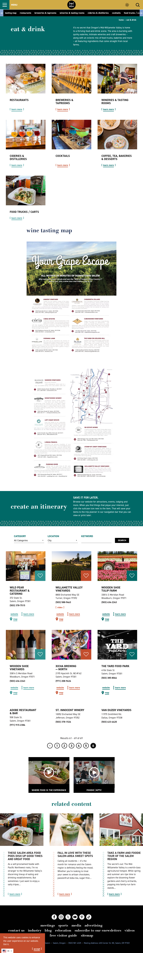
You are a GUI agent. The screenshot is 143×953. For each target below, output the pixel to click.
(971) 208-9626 (63, 681)
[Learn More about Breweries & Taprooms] (71, 78)
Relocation (63, 930)
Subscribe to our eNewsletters (98, 930)
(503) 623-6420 (109, 721)
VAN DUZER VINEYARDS (116, 710)
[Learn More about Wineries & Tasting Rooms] (117, 78)
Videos (130, 930)
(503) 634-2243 (109, 602)
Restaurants (19, 100)
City (50, 540)
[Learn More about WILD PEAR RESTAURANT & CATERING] (25, 566)
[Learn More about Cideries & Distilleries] (25, 134)
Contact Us (16, 930)
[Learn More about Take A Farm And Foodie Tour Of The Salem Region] (121, 829)
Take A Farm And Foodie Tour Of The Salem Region (124, 856)
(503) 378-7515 (17, 605)
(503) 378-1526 (63, 721)
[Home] (71, 5)
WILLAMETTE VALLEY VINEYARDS (69, 589)
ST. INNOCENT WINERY (70, 710)
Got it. (6, 944)
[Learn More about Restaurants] (25, 78)
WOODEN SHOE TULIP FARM (110, 589)
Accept (37, 949)
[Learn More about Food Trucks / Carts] (25, 190)
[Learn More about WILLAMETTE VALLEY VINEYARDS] (71, 566)
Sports (63, 925)
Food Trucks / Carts (24, 212)
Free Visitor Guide (63, 935)
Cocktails (63, 156)
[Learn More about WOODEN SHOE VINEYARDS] (25, 645)
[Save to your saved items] (40, 575)
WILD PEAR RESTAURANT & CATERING (20, 591)
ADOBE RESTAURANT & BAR (23, 711)
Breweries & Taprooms (64, 101)
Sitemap (87, 935)
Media (76, 925)
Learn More (16, 109)
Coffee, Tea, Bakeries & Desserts (116, 157)
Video (59, 607)
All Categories (21, 540)
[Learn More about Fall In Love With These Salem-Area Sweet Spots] (71, 829)
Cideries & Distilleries (18, 157)
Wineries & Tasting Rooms (114, 101)
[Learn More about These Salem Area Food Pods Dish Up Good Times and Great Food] (21, 829)
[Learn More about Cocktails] (71, 134)
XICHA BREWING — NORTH (66, 667)
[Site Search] (138, 5)
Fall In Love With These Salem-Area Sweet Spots (75, 854)
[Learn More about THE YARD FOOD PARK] (117, 645)
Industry (34, 930)
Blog (48, 930)
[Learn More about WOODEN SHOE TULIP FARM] (117, 566)
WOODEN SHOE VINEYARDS (19, 667)
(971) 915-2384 (17, 724)
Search (122, 540)
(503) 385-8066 (109, 677)
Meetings (47, 925)
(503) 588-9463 (63, 602)
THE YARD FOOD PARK (115, 666)
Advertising (94, 925)
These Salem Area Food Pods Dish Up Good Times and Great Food (25, 856)
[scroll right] (141, 13)
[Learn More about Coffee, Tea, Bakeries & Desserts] (117, 134)
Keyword (87, 536)
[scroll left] (1, 13)
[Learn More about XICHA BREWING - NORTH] (71, 645)
